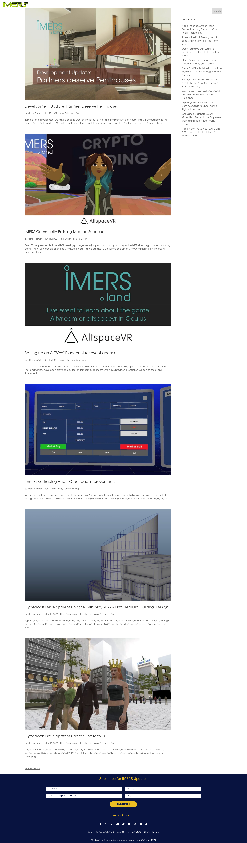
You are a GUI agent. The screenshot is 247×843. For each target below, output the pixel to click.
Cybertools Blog (72, 113)
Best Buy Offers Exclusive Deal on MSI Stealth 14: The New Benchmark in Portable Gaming (201, 83)
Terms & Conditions (140, 832)
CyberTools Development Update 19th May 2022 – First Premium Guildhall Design (96, 607)
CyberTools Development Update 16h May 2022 (67, 736)
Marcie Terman (35, 113)
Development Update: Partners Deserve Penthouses (71, 107)
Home (87, 5)
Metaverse (153, 5)
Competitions (126, 5)
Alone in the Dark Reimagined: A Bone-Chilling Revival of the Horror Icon (200, 41)
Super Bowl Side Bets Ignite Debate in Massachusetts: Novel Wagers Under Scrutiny (202, 71)
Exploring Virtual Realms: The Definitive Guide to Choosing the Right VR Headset (199, 106)
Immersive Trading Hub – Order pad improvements (70, 482)
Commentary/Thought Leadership (82, 614)
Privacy (155, 832)
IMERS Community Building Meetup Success (64, 232)
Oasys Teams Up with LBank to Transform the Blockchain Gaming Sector (200, 52)
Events (84, 239)
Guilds (141, 5)
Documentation (187, 5)
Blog (61, 113)
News (202, 5)
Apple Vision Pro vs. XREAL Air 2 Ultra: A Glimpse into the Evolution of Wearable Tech (201, 132)
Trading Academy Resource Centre (111, 832)
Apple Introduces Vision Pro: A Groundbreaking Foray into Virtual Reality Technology (200, 29)
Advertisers (168, 5)
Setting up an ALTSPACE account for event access (70, 353)
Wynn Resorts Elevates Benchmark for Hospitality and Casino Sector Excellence (202, 94)
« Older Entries (32, 769)
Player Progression (104, 5)
